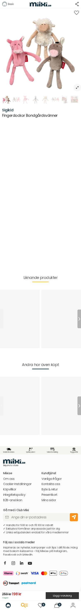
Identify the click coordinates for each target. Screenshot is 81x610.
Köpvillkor (9, 489)
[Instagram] (13, 563)
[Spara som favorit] (76, 12)
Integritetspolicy (14, 495)
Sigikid (7, 110)
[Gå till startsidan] (8, 605)
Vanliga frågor (52, 479)
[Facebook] (5, 563)
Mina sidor (49, 500)
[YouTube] (30, 563)
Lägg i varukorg (62, 595)
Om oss (9, 479)
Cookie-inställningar (17, 484)
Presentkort (49, 495)
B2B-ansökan (12, 500)
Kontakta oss (51, 484)
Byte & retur (50, 489)
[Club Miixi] (73, 605)
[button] (8, 5)
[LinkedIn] (21, 563)
